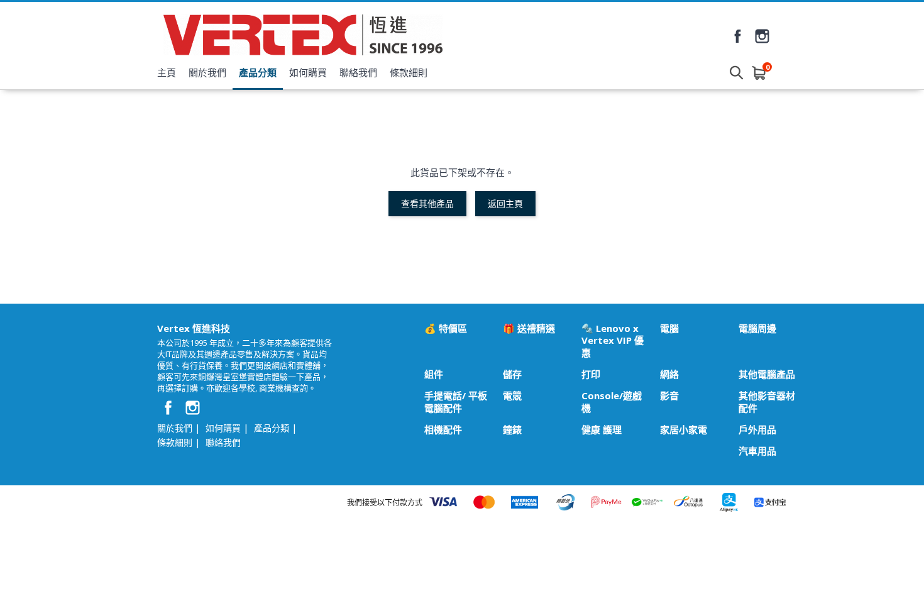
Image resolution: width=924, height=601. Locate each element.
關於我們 (207, 72)
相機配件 (443, 430)
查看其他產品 (427, 203)
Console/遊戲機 (611, 402)
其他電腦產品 (767, 374)
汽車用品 (757, 451)
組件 (433, 374)
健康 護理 (601, 430)
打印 (590, 374)
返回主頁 (505, 203)
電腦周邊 (757, 328)
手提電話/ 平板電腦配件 (455, 402)
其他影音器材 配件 (767, 402)
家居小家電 (683, 430)
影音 (669, 396)
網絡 (669, 374)
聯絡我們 (358, 72)
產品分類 (258, 72)
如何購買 (308, 72)
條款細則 (408, 72)
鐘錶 (512, 430)
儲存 (512, 374)
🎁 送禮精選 (529, 328)
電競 (512, 396)
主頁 (166, 72)
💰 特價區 (445, 328)
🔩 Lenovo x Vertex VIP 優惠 (612, 341)
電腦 (669, 328)
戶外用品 (757, 430)
